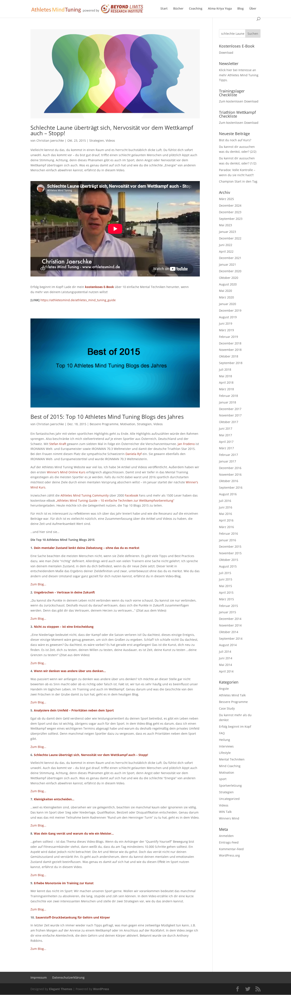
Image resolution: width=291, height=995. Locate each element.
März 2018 (226, 389)
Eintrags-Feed (229, 842)
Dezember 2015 (230, 546)
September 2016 (230, 487)
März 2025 (226, 199)
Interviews (226, 746)
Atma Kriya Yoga (220, 8)
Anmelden (226, 836)
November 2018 (230, 350)
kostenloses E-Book (99, 287)
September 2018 (230, 363)
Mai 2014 (225, 665)
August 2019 (228, 317)
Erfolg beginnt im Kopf (235, 726)
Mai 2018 (225, 376)
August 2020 (228, 284)
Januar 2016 (227, 540)
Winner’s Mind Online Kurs (66, 472)
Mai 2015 (225, 586)
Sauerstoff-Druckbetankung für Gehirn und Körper (73, 917)
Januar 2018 (227, 402)
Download (226, 52)
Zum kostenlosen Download (238, 101)
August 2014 (228, 645)
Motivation (127, 424)
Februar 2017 (228, 455)
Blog (240, 8)
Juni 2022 (225, 245)
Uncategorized (229, 799)
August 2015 (228, 566)
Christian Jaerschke (50, 140)
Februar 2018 (228, 396)
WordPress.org (229, 855)
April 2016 (226, 520)
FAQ (222, 733)
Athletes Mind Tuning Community (85, 495)
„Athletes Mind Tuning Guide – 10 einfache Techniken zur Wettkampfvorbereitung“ (115, 500)
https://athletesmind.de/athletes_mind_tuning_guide (78, 300)
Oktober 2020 (228, 278)
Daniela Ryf (133, 454)
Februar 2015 (228, 606)
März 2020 (226, 297)
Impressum (38, 977)
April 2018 (226, 382)
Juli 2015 (225, 573)
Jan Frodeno (186, 444)
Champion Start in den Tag (238, 181)
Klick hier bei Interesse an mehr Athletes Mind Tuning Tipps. (238, 75)
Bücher (178, 8)
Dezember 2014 (230, 619)
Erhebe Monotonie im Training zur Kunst (64, 883)
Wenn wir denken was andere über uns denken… (70, 671)
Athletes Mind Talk (232, 695)
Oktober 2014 (228, 632)
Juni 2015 (225, 579)
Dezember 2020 (230, 271)
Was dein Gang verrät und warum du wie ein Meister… (74, 833)
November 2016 (230, 474)
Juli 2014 (225, 651)
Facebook (131, 495)
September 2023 (230, 219)
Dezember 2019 (230, 310)
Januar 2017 (227, 461)
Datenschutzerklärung (68, 977)
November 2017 (230, 415)
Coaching (195, 8)
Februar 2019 (228, 337)
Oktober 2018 (228, 356)
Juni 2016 (225, 507)
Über (252, 8)
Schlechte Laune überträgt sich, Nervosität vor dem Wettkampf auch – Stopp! (111, 130)
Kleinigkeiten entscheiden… (54, 799)
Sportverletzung (230, 785)
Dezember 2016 (230, 468)
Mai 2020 (225, 291)
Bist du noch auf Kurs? (235, 140)
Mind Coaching (230, 766)
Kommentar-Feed (231, 849)
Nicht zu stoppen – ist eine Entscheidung (64, 627)
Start (164, 8)
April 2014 (226, 671)
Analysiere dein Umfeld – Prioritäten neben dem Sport (74, 710)
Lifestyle (225, 753)
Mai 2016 (225, 514)
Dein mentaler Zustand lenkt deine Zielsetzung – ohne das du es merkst (86, 548)
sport (222, 779)
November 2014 (230, 625)
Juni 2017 (225, 428)
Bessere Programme (104, 424)
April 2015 (226, 592)
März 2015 (226, 599)
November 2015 (230, 553)
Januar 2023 (227, 232)
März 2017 (226, 448)
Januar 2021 (227, 264)
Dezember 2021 (230, 258)
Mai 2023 (225, 225)
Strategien (96, 140)
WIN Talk (225, 812)
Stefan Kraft (57, 444)
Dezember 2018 (230, 343)
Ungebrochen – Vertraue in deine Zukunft (64, 592)
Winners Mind (229, 818)
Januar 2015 (227, 612)
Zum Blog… (38, 584)
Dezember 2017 (230, 409)
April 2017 (226, 442)
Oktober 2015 (228, 560)
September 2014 (230, 638)
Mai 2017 (225, 435)
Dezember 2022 (230, 238)
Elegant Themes (60, 989)
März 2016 (226, 527)
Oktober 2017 (228, 422)
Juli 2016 (225, 501)
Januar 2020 (227, 304)
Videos (110, 140)
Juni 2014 (225, 658)
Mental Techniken (232, 759)
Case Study (227, 708)
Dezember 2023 (230, 212)
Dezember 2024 (230, 205)
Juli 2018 (225, 369)
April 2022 (226, 251)
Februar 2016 (228, 533)
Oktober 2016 (228, 481)
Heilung (224, 740)
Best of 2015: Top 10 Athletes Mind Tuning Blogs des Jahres (107, 416)
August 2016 (228, 494)
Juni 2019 (225, 323)
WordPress (101, 989)
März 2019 (226, 330)
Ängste (224, 689)
